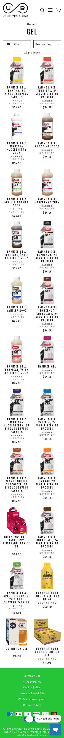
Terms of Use (32, 675)
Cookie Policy (32, 687)
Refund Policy (32, 705)
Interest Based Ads (32, 693)
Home (31, 24)
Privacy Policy (32, 681)
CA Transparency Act (32, 699)
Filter (15, 44)
